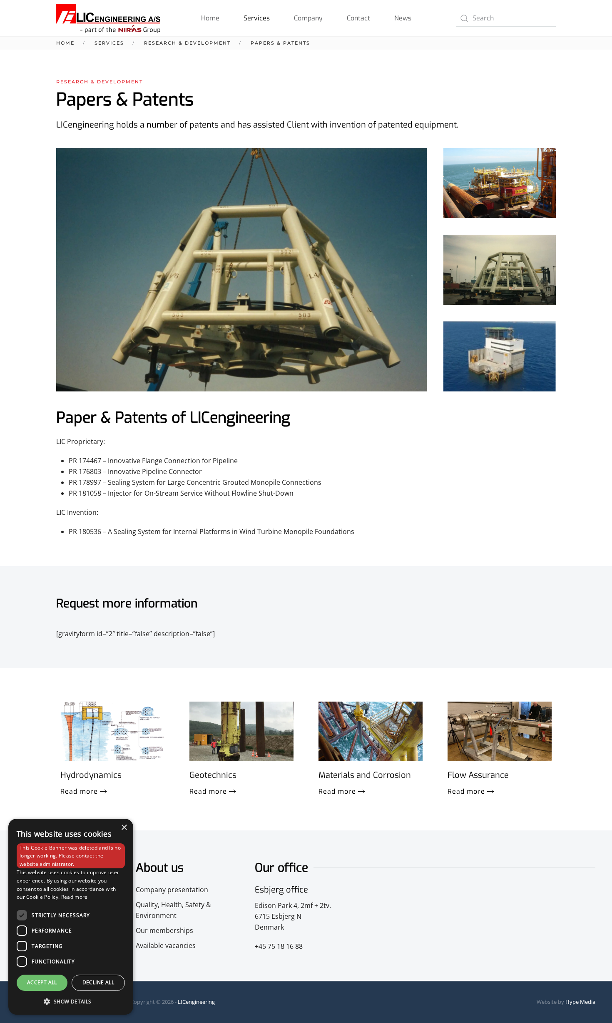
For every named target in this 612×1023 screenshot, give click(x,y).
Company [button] (308, 18)
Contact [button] (358, 18)
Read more (79, 791)
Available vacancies (166, 945)
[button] (499, 183)
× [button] (124, 828)
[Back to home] (108, 18)
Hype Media (580, 1001)
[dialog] (70, 917)
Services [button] (257, 18)
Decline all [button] (98, 982)
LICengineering (196, 1001)
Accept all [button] (42, 982)
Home (210, 18)
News (402, 18)
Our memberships (164, 930)
